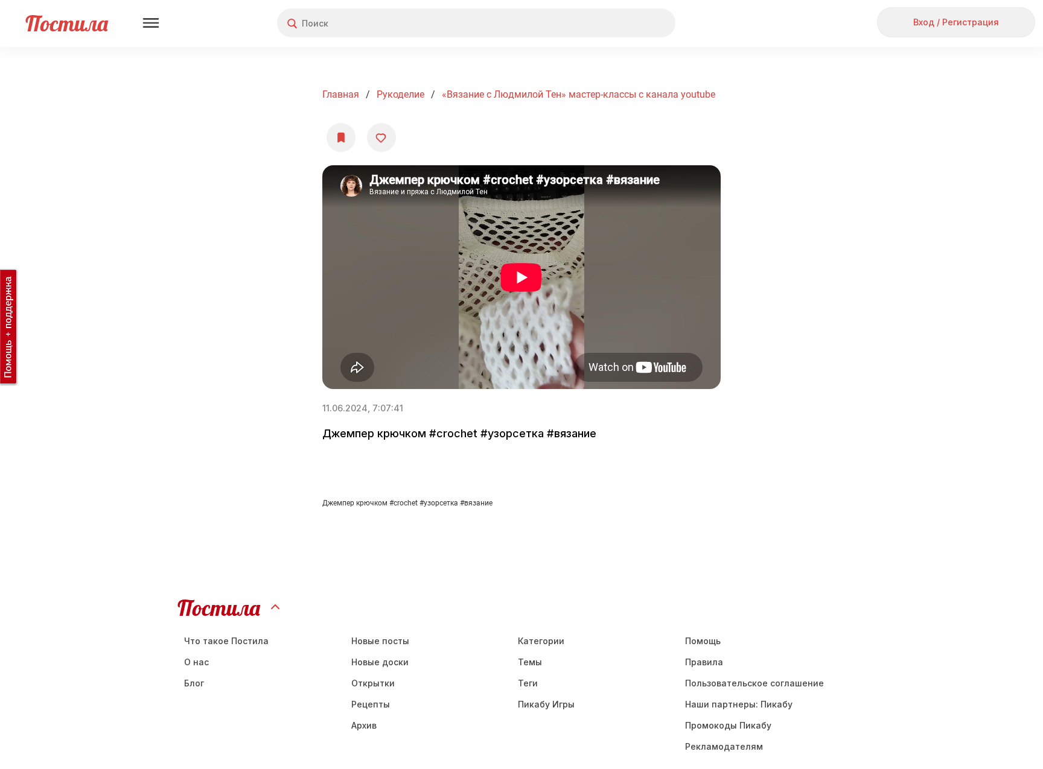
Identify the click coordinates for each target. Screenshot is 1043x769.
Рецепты (370, 704)
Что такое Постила (226, 641)
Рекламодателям (724, 746)
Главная (340, 94)
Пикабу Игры (546, 704)
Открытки (373, 683)
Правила (704, 662)
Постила (66, 23)
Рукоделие (400, 94)
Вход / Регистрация (956, 22)
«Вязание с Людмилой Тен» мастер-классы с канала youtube (578, 94)
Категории (541, 641)
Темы (530, 662)
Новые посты (380, 641)
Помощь (703, 641)
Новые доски (380, 662)
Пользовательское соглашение (754, 683)
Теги (528, 683)
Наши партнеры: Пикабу (739, 704)
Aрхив (364, 725)
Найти (620, 23)
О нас (196, 662)
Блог (194, 683)
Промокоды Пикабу (728, 725)
